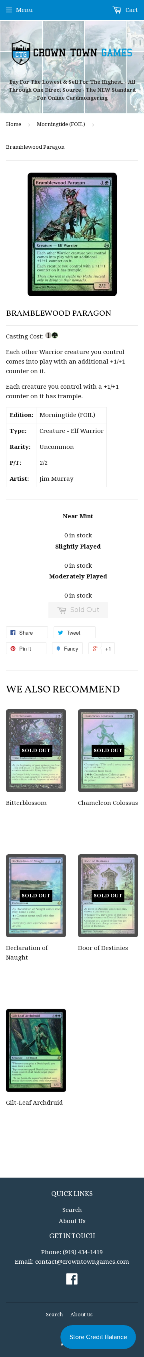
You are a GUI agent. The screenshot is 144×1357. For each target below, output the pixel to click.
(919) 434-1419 (83, 1252)
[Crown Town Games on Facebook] (72, 1281)
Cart (131, 10)
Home (13, 124)
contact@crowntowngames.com (82, 1261)
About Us (72, 1221)
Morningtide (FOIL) (61, 124)
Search (72, 1209)
